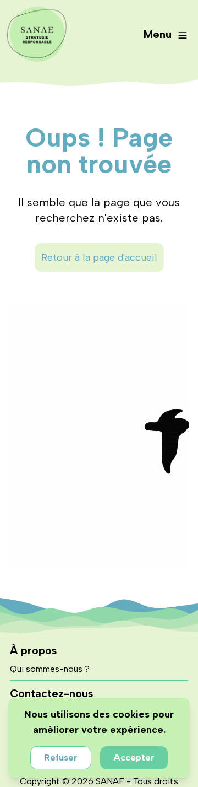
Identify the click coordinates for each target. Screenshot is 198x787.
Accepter (134, 757)
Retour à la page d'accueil (99, 257)
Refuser (61, 757)
